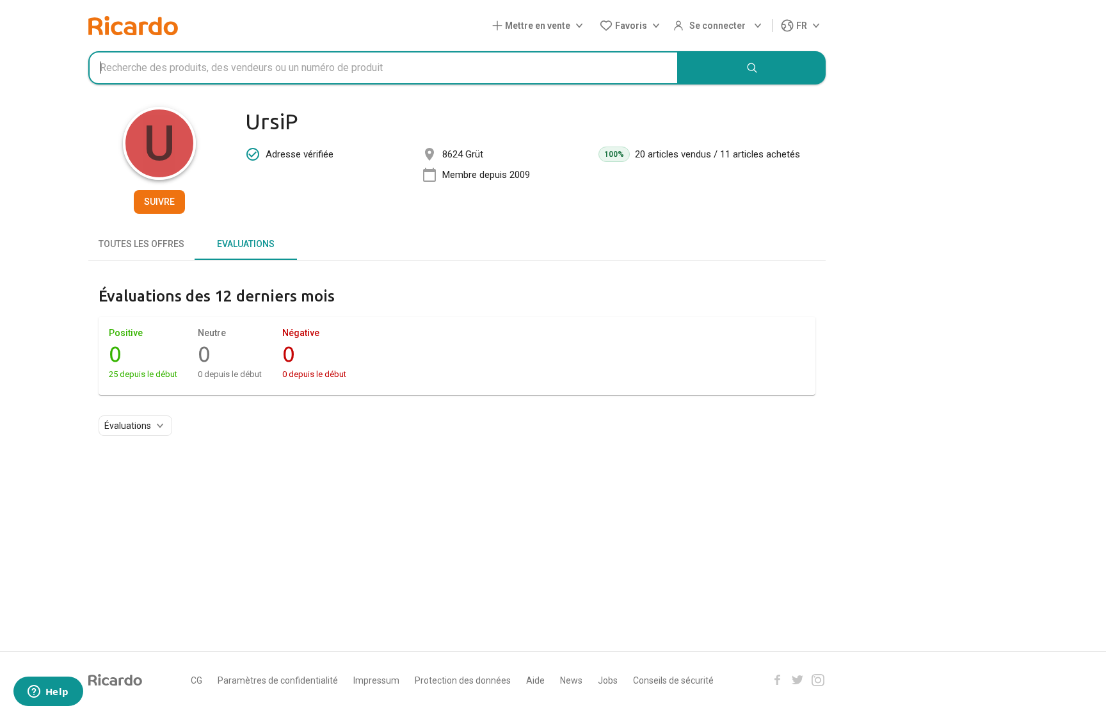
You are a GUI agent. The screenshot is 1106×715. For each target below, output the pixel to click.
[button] (540, 25)
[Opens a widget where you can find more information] (48, 693)
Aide (535, 680)
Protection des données (463, 680)
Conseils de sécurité (673, 680)
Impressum (376, 680)
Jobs (608, 680)
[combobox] (383, 67)
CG (196, 680)
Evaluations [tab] (246, 244)
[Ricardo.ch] (133, 25)
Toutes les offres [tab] (141, 244)
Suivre (159, 202)
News (571, 680)
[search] (752, 67)
